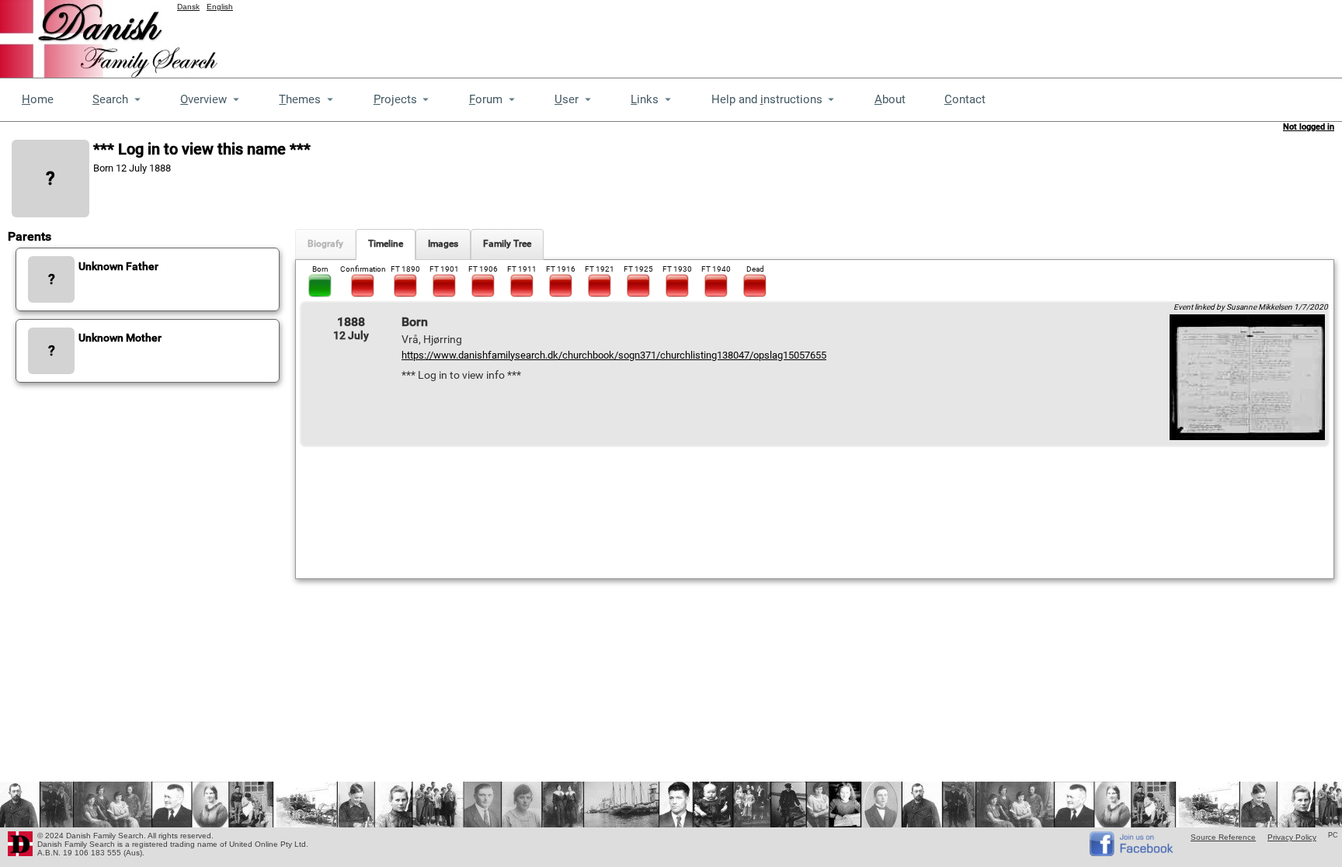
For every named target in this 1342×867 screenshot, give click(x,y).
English (220, 6)
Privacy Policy (1291, 837)
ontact (965, 99)
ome (38, 99)
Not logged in (1308, 127)
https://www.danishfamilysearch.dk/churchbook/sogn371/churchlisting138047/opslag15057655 (614, 355)
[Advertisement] (1059, 35)
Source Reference (1223, 837)
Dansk (188, 6)
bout (890, 99)
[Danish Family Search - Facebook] (1132, 852)
